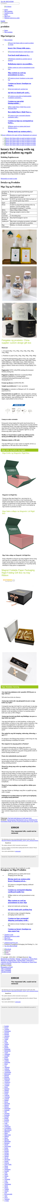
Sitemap (18, 959)
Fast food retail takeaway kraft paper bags (20, 818)
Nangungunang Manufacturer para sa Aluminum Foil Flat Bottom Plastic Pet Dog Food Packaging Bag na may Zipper (19, 820)
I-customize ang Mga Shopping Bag (17, 961)
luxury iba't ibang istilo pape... (19, 48)
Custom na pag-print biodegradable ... (16, 102)
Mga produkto (8, 11)
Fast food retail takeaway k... (19, 55)
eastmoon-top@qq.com (11, 942)
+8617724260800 (6, 970)
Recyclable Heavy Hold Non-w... (20, 112)
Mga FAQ (7, 16)
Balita (6, 14)
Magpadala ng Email (7, 967)
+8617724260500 (6, 968)
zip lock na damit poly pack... (19, 93)
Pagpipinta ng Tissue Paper (29, 962)
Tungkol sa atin (8, 13)
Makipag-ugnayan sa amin (12, 18)
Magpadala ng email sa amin (9, 178)
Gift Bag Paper (21, 960)
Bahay (6, 9)
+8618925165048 (6, 972)
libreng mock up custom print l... (20, 131)
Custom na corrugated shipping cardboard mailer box (20, 891)
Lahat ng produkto (6, 963)
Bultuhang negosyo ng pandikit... (20, 64)
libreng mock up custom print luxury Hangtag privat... (19, 880)
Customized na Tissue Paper (29, 959)
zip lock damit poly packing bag (20, 909)
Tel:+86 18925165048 (7, 1)
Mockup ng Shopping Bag (8, 960)
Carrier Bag (29, 960)
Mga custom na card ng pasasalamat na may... (17, 74)
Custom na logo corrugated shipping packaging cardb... (18, 919)
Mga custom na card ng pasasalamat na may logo (17, 901)
